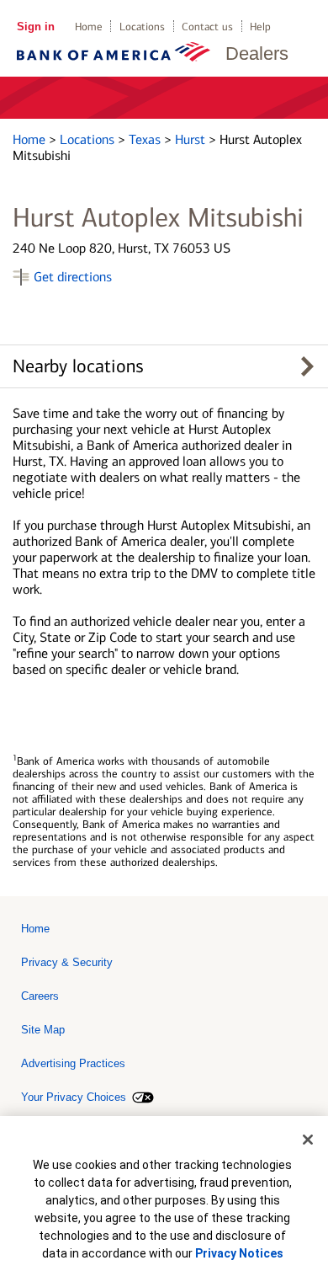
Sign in (36, 26)
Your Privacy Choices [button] (73, 1097)
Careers (40, 996)
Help (260, 26)
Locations (142, 26)
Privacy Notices (239, 1253)
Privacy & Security (67, 962)
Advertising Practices (73, 1063)
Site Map (43, 1029)
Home (89, 26)
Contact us (207, 26)
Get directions (73, 277)
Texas (146, 139)
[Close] (307, 1139)
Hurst (192, 139)
